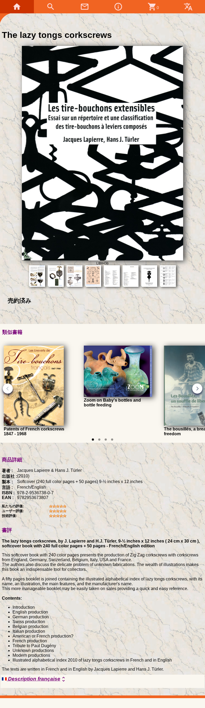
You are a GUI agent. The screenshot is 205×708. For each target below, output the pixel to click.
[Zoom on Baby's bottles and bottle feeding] (118, 395)
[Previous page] (8, 388)
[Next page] (197, 388)
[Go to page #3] (105, 439)
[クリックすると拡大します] (102, 259)
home (16, 6)
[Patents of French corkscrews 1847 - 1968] (34, 424)
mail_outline (84, 6)
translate (188, 6)
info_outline (118, 6)
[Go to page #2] (99, 439)
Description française (37, 679)
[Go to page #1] (93, 439)
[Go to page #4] (112, 439)
